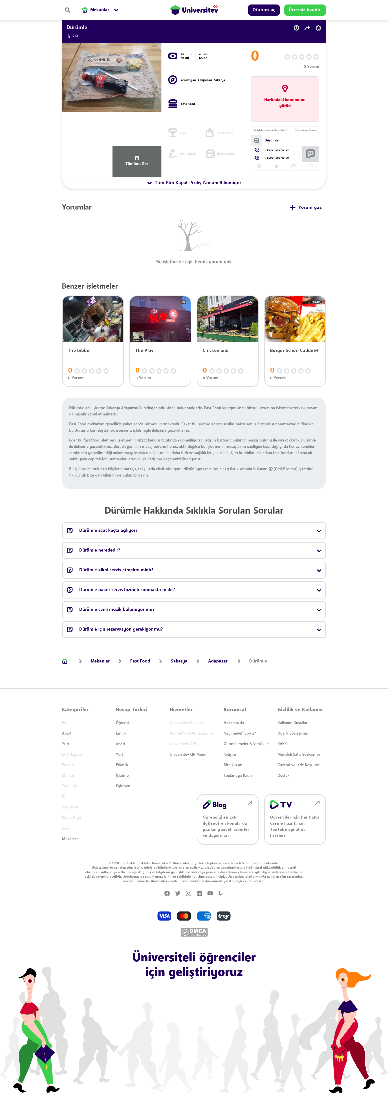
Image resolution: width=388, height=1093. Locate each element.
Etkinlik (122, 765)
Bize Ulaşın (233, 765)
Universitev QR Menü (188, 755)
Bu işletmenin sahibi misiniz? (271, 130)
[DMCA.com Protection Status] (194, 932)
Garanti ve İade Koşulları (299, 765)
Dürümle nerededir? (99, 550)
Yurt (65, 744)
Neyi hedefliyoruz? (240, 733)
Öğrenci (122, 723)
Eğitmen (123, 786)
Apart (66, 733)
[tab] (194, 183)
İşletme (122, 776)
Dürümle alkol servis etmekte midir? (116, 570)
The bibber (79, 351)
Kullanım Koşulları (293, 723)
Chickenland (216, 351)
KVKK (282, 744)
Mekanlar (70, 839)
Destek (283, 776)
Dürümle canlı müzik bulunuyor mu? (116, 609)
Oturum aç (264, 10)
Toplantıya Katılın (239, 776)
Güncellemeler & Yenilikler (246, 744)
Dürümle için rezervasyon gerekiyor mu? (121, 629)
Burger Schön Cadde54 (294, 351)
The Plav (144, 351)
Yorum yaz (310, 207)
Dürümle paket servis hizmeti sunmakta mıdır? (127, 590)
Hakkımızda (234, 723)
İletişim (230, 755)
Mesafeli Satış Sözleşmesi (299, 755)
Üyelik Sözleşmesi (293, 733)
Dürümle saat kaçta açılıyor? (108, 530)
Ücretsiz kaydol (305, 10)
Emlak (121, 733)
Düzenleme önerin (306, 130)
